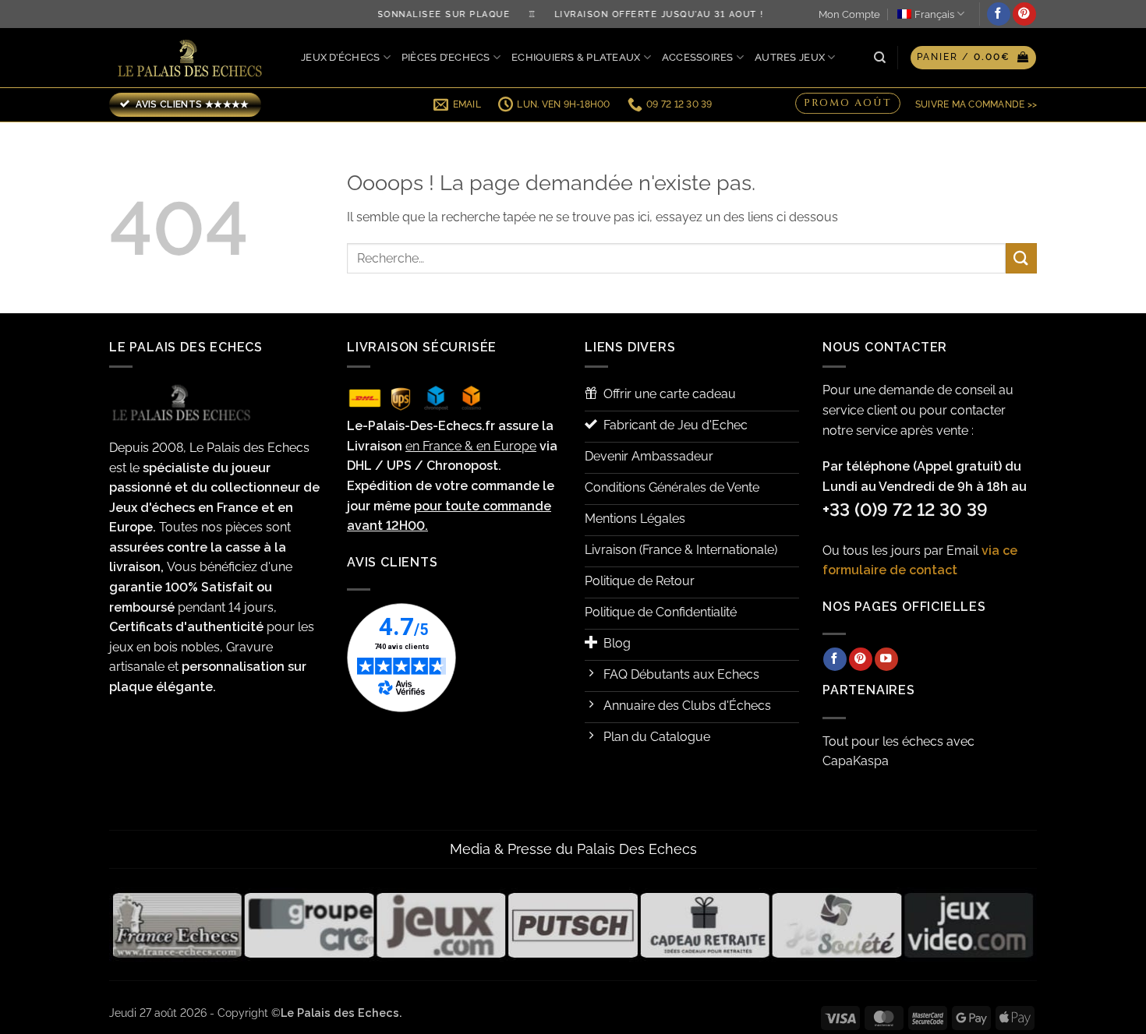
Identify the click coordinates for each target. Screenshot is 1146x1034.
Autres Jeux (790, 57)
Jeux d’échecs (340, 57)
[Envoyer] (1021, 258)
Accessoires (698, 57)
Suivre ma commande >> (976, 104)
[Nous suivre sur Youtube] (886, 659)
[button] (973, 57)
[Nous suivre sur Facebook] (998, 14)
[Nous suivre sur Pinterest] (1024, 14)
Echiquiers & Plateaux (575, 57)
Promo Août (848, 102)
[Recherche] (880, 57)
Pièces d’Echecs (445, 57)
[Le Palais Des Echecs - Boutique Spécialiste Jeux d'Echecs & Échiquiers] (193, 58)
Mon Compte (849, 14)
